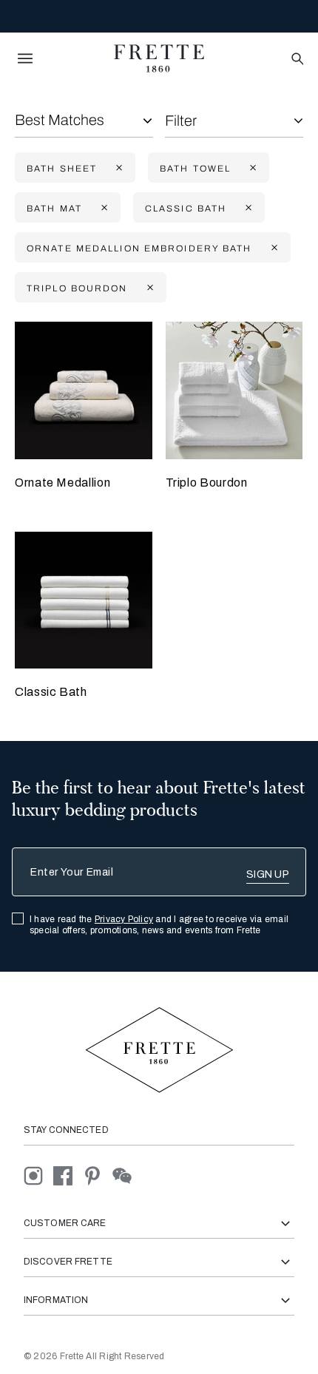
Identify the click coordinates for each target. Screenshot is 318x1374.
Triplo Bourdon (207, 482)
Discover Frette (68, 1261)
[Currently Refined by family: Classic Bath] (247, 208)
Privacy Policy (124, 919)
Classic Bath (51, 692)
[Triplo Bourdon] (234, 390)
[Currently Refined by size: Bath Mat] (102, 208)
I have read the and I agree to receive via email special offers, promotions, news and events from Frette (159, 924)
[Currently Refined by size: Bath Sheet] (117, 168)
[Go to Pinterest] (97, 1175)
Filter (181, 120)
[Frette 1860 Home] (159, 58)
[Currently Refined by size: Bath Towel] (251, 168)
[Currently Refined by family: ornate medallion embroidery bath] (273, 248)
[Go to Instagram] (38, 1175)
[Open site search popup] (296, 59)
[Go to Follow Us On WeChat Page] (126, 1175)
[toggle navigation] (25, 58)
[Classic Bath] (83, 600)
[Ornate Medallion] (83, 390)
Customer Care (65, 1223)
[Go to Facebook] (68, 1175)
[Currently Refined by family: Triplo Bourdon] (148, 288)
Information (56, 1300)
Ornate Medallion (62, 482)
